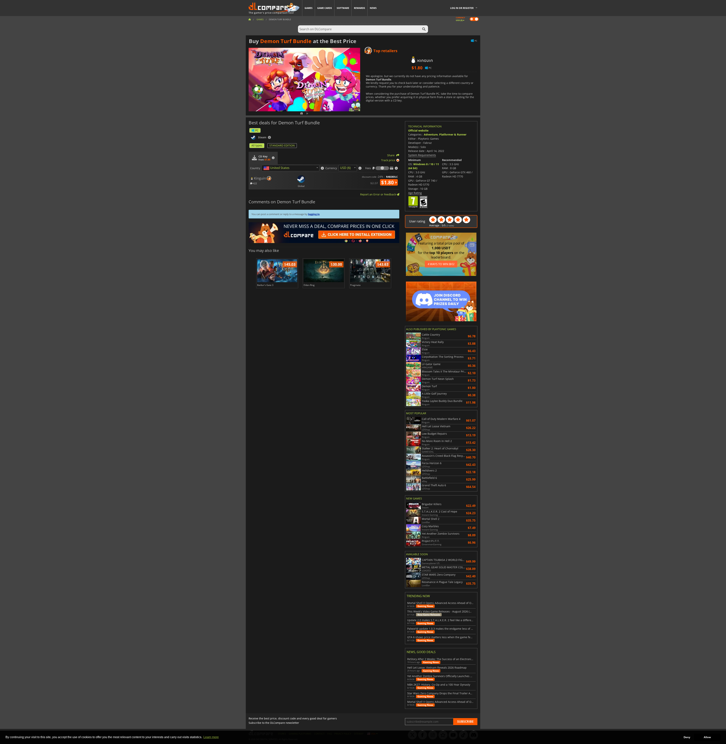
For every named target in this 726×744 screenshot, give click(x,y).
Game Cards (324, 8)
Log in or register (462, 8)
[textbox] (277, 168)
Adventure (431, 134)
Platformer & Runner (452, 134)
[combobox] (290, 168)
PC (256, 130)
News (373, 8)
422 (254, 183)
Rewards (359, 8)
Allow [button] (707, 737)
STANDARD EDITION (282, 145)
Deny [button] (687, 737)
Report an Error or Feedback (378, 194)
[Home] (249, 19)
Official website (418, 130)
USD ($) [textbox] (345, 168)
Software (343, 8)
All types (256, 145)
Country (255, 168)
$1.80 (388, 182)
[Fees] (382, 168)
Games (309, 8)
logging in (314, 214)
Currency (331, 168)
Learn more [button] (211, 737)
